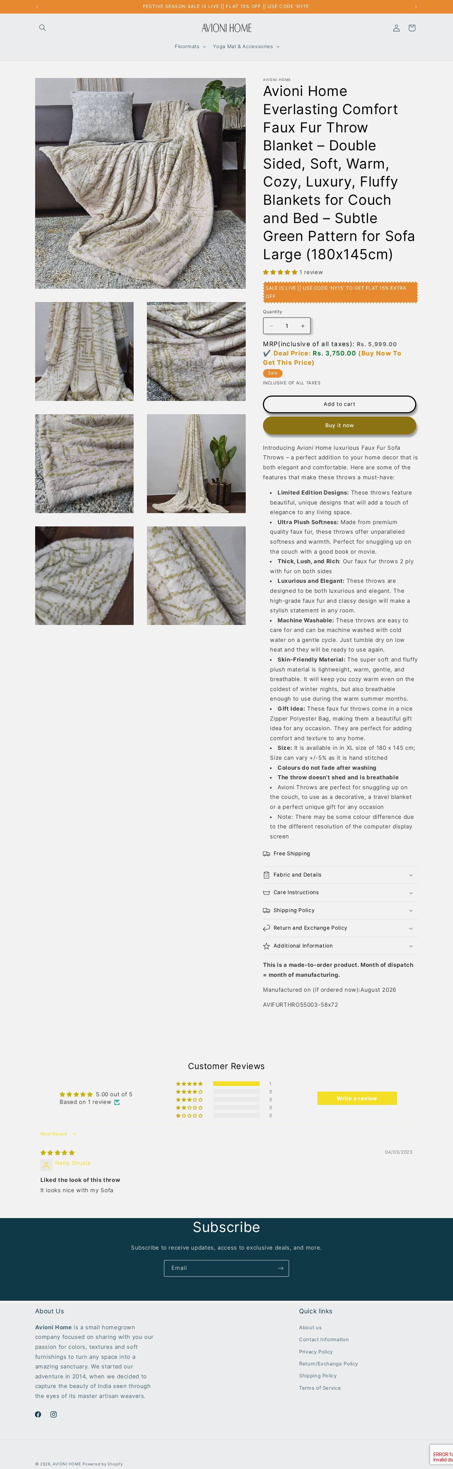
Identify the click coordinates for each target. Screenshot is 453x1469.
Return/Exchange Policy (328, 1364)
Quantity (272, 312)
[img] (57, 1152)
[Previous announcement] (37, 6)
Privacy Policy (316, 1352)
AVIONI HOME (67, 1464)
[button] (42, 28)
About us (310, 1328)
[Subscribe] (281, 1268)
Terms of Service (320, 1388)
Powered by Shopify (103, 1464)
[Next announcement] (416, 6)
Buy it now (340, 425)
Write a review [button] (357, 1098)
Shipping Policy (318, 1376)
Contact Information (324, 1340)
